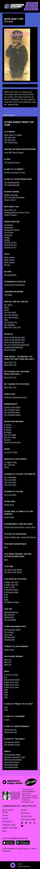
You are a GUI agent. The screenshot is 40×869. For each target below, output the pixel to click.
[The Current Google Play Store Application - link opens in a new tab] (23, 842)
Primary (7, 265)
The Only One (9, 137)
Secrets (7, 440)
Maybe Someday (11, 195)
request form (13, 104)
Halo (6, 689)
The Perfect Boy (11, 142)
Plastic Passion (10, 215)
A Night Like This (11, 582)
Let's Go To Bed (10, 452)
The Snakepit (9, 325)
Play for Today (10, 437)
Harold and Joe (10, 729)
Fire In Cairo (9, 632)
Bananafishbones (11, 612)
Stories (5, 815)
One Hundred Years (12, 410)
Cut (5, 677)
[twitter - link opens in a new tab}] (26, 823)
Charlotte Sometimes (13, 759)
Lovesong (8, 235)
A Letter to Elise (11, 674)
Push (6, 320)
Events (5, 818)
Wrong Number (10, 275)
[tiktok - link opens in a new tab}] (30, 823)
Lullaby (7, 237)
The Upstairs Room (12, 162)
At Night (7, 432)
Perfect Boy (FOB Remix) (14, 285)
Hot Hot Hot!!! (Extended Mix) (16, 345)
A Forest (7, 425)
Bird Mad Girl (9, 615)
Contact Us (25, 813)
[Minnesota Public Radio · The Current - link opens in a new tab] (20, 782)
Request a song (8, 824)
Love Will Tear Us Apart (14, 152)
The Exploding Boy (12, 182)
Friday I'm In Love (11, 682)
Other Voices (9, 257)
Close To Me (9, 587)
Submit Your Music (10, 828)
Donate (30, 3)
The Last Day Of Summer (14, 197)
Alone (6, 467)
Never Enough (10, 350)
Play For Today (10, 435)
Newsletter (31, 6)
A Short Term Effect (12, 407)
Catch (6, 307)
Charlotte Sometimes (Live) (15, 397)
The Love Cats (10, 480)
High (6, 692)
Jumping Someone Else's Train (16, 212)
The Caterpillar (10, 477)
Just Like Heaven (11, 315)
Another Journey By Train (14, 172)
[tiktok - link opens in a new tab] (33, 9)
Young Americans (11, 764)
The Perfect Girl (10, 322)
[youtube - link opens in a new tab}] (22, 826)
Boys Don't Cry (10, 210)
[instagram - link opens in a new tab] (36, 9)
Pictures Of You (10, 242)
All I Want (8, 305)
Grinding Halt (9, 637)
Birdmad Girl (9, 617)
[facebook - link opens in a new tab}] (22, 823)
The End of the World (13, 570)
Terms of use (26, 816)
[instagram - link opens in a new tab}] (34, 823)
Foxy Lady (8, 635)
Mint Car (7, 659)
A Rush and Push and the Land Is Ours (19, 527)
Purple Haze (9, 505)
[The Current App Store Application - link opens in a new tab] (8, 842)
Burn (6, 547)
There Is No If (9, 200)
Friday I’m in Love (11, 687)
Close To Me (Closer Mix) (14, 337)
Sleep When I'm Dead (13, 135)
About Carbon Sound (8, 811)
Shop (4, 831)
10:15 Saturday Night (12, 630)
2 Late (6, 719)
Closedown (8, 225)
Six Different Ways (11, 602)
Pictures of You (10, 247)
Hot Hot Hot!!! (10, 312)
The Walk (8, 295)
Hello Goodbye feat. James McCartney (20, 537)
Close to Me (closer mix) (14, 342)
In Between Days (11, 590)
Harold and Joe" (10, 732)
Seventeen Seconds (12, 442)
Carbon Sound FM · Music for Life (19, 806)
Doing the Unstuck (11, 679)
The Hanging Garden (12, 415)
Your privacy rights (28, 819)
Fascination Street (11, 230)
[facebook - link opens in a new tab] (26, 9)
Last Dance (8, 232)
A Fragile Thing (10, 462)
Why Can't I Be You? (12, 327)
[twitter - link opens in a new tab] (29, 9)
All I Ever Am (9, 465)
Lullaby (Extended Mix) (13, 347)
